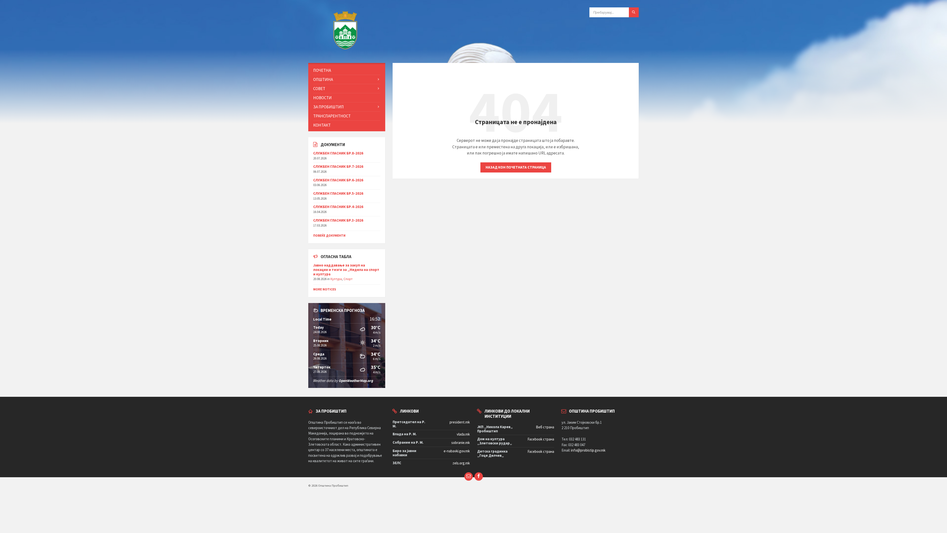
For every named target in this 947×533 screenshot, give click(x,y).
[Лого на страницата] (345, 53)
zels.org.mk (461, 463)
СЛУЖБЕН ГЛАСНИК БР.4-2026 (338, 206)
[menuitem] (346, 70)
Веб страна (545, 427)
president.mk (460, 422)
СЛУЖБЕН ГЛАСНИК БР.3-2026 (338, 220)
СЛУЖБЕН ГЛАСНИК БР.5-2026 (338, 193)
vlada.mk (463, 434)
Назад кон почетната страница (516, 167)
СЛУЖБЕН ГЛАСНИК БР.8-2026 (338, 153)
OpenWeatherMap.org (356, 380)
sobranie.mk (460, 442)
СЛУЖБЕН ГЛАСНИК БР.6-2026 (338, 180)
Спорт (348, 279)
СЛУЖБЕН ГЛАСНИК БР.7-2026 (338, 166)
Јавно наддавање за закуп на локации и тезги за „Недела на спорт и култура (346, 269)
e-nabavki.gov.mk (457, 451)
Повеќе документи (329, 235)
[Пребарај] (634, 12)
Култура (336, 279)
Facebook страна (541, 439)
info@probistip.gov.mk (588, 450)
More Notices (324, 289)
